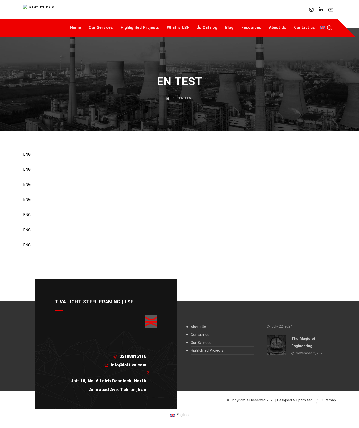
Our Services (201, 343)
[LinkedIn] (321, 10)
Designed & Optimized (294, 400)
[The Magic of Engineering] (276, 345)
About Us (198, 327)
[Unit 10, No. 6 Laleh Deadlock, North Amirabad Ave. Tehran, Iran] (104, 373)
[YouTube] (331, 10)
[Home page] (168, 98)
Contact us (200, 335)
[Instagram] (311, 10)
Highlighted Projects (207, 351)
